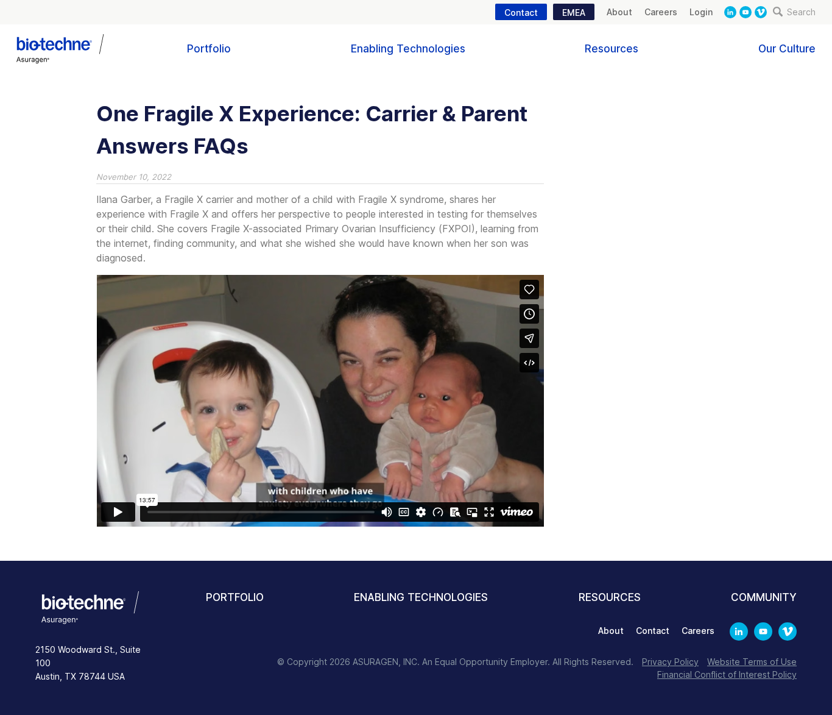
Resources (611, 49)
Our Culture (787, 49)
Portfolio (209, 49)
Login (701, 12)
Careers (660, 12)
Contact (521, 12)
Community (764, 597)
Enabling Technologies (408, 49)
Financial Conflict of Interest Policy (727, 674)
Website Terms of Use (752, 661)
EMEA (573, 12)
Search (800, 12)
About (619, 12)
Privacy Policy (670, 661)
